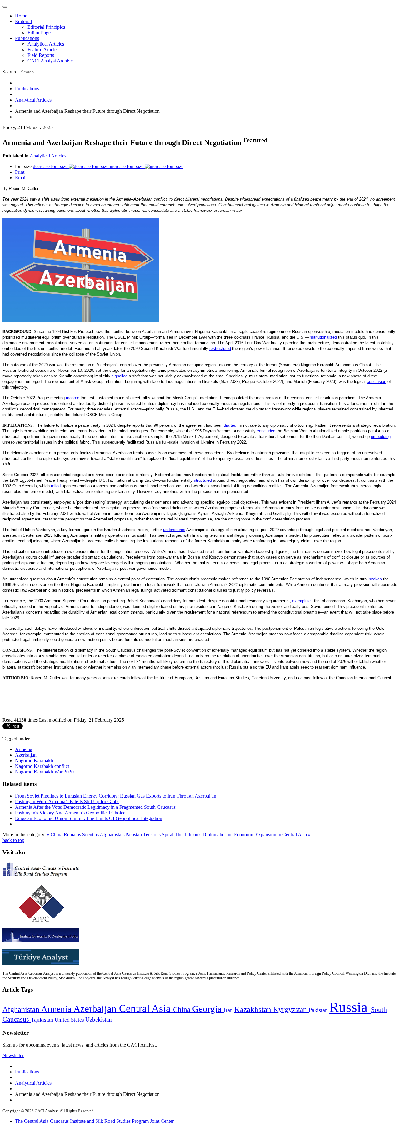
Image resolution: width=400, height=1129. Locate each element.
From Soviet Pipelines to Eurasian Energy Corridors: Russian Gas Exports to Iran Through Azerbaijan (115, 795)
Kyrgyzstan (291, 1009)
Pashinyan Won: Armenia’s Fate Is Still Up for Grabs (67, 801)
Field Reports (41, 55)
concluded (266, 431)
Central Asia (146, 1008)
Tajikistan (43, 1020)
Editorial (23, 21)
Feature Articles (43, 49)
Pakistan (319, 1010)
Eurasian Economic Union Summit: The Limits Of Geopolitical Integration (88, 818)
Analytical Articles (46, 44)
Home (21, 15)
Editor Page (39, 32)
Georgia (208, 1009)
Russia (350, 1007)
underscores (174, 529)
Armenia (23, 749)
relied (56, 486)
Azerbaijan (26, 755)
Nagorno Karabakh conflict (42, 766)
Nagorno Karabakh (34, 760)
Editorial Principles (46, 27)
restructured (220, 348)
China (182, 1009)
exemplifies (302, 601)
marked (72, 397)
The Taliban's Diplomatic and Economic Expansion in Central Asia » (243, 834)
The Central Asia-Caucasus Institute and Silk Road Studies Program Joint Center (94, 1121)
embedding (381, 436)
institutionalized (323, 337)
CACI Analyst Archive (50, 60)
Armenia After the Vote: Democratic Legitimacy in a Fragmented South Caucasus (95, 807)
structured (203, 480)
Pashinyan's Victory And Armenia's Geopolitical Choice (70, 812)
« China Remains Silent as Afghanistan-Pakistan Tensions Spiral (111, 834)
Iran (229, 1010)
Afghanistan (21, 1009)
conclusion (376, 381)
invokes (375, 579)
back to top (13, 840)
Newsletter (13, 1055)
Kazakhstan (253, 1009)
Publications (27, 38)
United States (70, 1020)
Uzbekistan (98, 1019)
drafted (230, 425)
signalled (120, 376)
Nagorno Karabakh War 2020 (44, 771)
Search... (11, 71)
